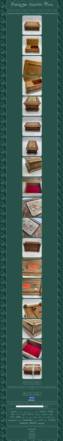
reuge (50, 411)
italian (30, 417)
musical (24, 423)
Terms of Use (32, 437)
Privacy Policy (32, 435)
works (20, 412)
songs (24, 412)
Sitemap (32, 431)
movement (12, 420)
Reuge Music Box (32, 429)
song (27, 417)
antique (36, 412)
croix (35, 420)
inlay (23, 417)
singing (51, 414)
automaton (37, 414)
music (43, 411)
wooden (18, 414)
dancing (41, 423)
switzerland (27, 420)
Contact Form (32, 433)
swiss (32, 423)
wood (40, 420)
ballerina (30, 414)
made (19, 420)
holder (53, 417)
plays (45, 420)
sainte (32, 412)
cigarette (23, 414)
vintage (52, 419)
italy (12, 414)
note (18, 416)
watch (40, 417)
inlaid (29, 412)
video (12, 417)
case (45, 417)
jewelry (14, 411)
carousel (44, 414)
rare (48, 417)
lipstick (35, 417)
